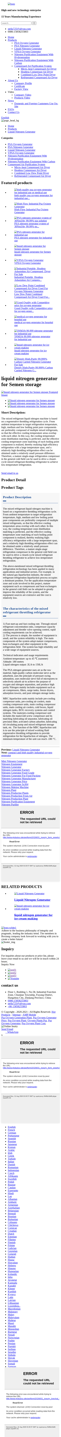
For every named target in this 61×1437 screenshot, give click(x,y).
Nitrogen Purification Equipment (18, 801)
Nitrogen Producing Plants (14, 793)
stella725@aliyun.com (19, 28)
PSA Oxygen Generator (26, 43)
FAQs (11, 109)
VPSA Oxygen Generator (27, 51)
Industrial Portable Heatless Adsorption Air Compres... (28, 278)
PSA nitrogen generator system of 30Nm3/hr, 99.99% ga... (31, 225)
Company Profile (23, 83)
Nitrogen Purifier (10, 804)
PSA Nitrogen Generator (27, 45)
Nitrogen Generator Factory (15, 770)
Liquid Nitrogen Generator (28, 48)
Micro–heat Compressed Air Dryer (38, 69)
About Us (13, 80)
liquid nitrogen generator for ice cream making (33, 916)
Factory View (21, 89)
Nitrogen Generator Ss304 (14, 784)
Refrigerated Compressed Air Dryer (39, 77)
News (11, 100)
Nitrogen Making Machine (15, 787)
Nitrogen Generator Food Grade (17, 772)
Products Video (22, 97)
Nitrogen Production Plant (14, 798)
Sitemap (16, 1014)
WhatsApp (11, 1032)
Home (11, 37)
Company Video (22, 94)
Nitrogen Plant (8, 790)
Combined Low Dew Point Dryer (38, 74)
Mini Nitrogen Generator (14, 761)
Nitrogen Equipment (11, 764)
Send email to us (9, 473)
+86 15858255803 (17, 1006)
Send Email (7, 1029)
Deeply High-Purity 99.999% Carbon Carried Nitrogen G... (33, 369)
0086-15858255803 (18, 1000)
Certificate (19, 86)
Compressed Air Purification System (33, 66)
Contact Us (13, 112)
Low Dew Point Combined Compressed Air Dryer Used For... (32, 295)
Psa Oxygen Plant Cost (33, 1023)
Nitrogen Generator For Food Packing (21, 775)
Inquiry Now (8, 964)
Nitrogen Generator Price (14, 781)
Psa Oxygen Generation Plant (16, 1017)
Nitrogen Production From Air (16, 796)
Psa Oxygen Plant (17, 1020)
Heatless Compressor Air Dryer (37, 71)
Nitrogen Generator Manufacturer (18, 778)
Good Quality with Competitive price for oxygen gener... (33, 310)
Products (12, 40)
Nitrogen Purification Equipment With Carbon (31, 161)
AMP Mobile (29, 1014)
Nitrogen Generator (11, 767)
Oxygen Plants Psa (37, 1020)
